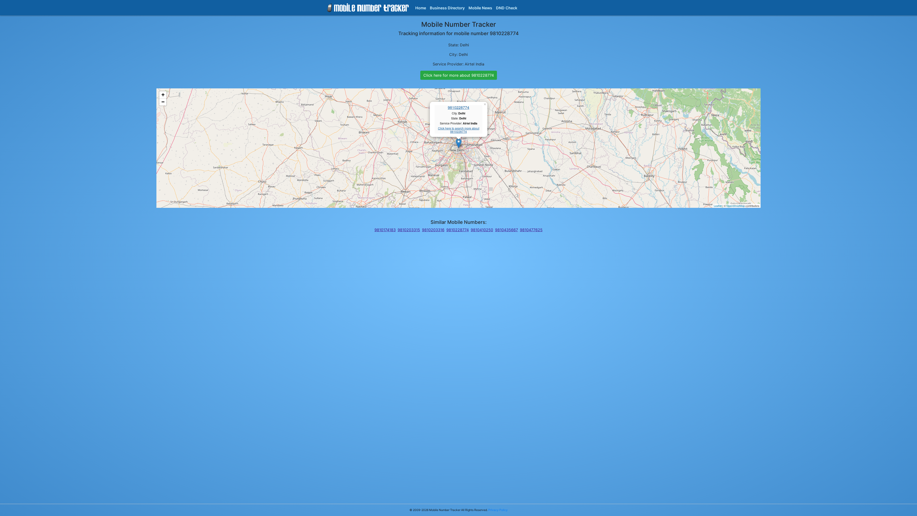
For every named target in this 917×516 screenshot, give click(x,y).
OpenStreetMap (735, 206)
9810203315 (409, 229)
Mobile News (480, 7)
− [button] (163, 102)
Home (420, 7)
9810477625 (531, 229)
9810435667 (506, 229)
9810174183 (385, 229)
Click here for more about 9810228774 (458, 75)
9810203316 (433, 229)
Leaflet (718, 206)
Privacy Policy (498, 510)
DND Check (506, 7)
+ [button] (163, 95)
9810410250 (482, 229)
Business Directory (447, 7)
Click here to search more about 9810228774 (458, 130)
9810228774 (458, 107)
